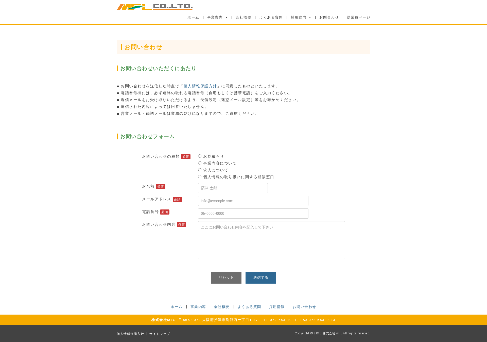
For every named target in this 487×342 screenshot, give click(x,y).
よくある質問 (271, 17)
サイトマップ (159, 334)
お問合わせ (329, 17)
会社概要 (243, 17)
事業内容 (198, 307)
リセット (226, 277)
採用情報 (277, 307)
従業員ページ (358, 17)
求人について (215, 170)
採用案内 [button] (298, 17)
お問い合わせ (304, 307)
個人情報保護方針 (200, 86)
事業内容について (220, 163)
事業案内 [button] (215, 17)
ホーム (193, 17)
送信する (260, 277)
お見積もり (213, 156)
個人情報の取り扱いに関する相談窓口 (238, 177)
